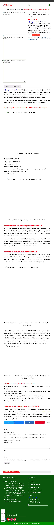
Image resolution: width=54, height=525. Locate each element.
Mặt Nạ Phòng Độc (19, 9)
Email (5, 457)
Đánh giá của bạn (8, 440)
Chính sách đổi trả (34, 487)
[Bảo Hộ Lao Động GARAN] (8, 5)
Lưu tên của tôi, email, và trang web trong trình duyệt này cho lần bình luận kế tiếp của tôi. (27, 460)
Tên (5, 451)
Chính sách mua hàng (35, 484)
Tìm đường (3, 513)
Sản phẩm (12, 9)
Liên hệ (31, 495)
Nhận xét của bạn (8, 442)
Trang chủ (6, 9)
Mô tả (7, 86)
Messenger (3, 520)
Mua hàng (36, 35)
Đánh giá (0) (16, 86)
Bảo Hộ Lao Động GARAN (25, 523)
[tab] (7, 86)
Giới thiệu (32, 482)
